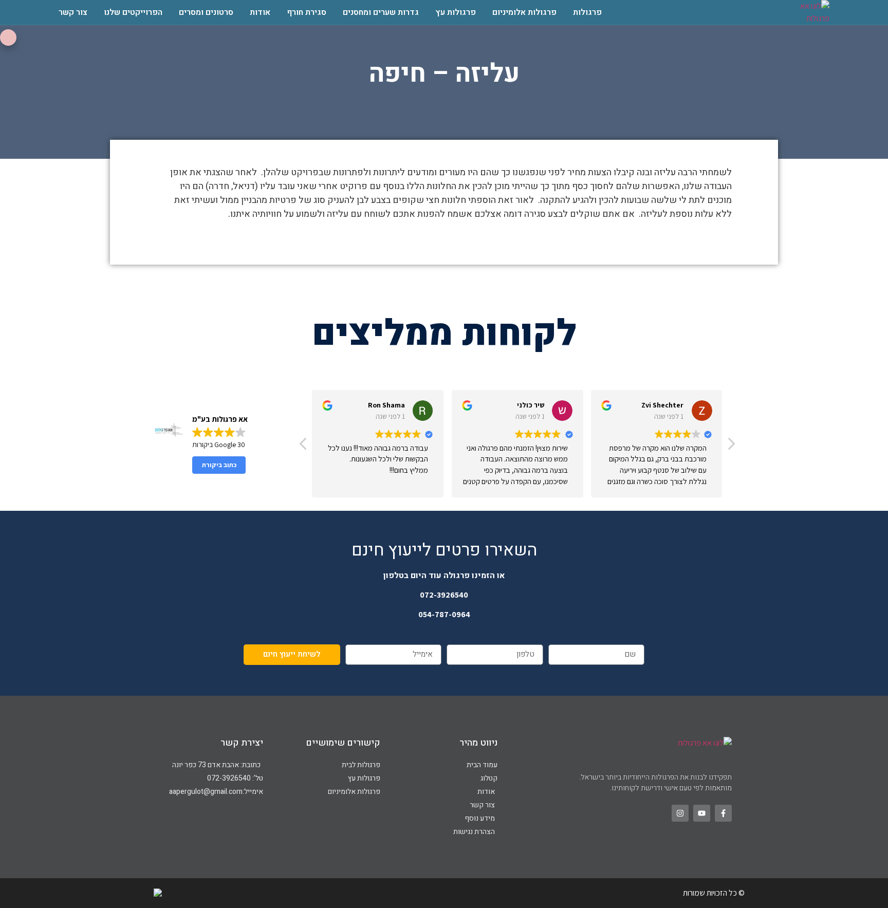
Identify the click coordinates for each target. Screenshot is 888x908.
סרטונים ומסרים (206, 12)
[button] (731, 446)
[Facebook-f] (723, 813)
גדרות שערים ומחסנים (381, 12)
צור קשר (73, 12)
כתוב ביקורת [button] (219, 464)
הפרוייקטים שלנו (133, 12)
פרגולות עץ (455, 12)
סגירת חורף (306, 12)
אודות (260, 12)
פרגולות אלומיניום (524, 12)
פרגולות (587, 12)
